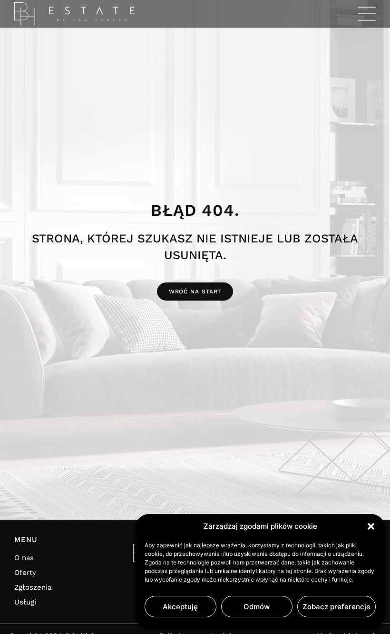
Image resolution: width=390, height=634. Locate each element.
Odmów (257, 606)
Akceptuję (180, 606)
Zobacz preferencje (336, 606)
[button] (371, 526)
